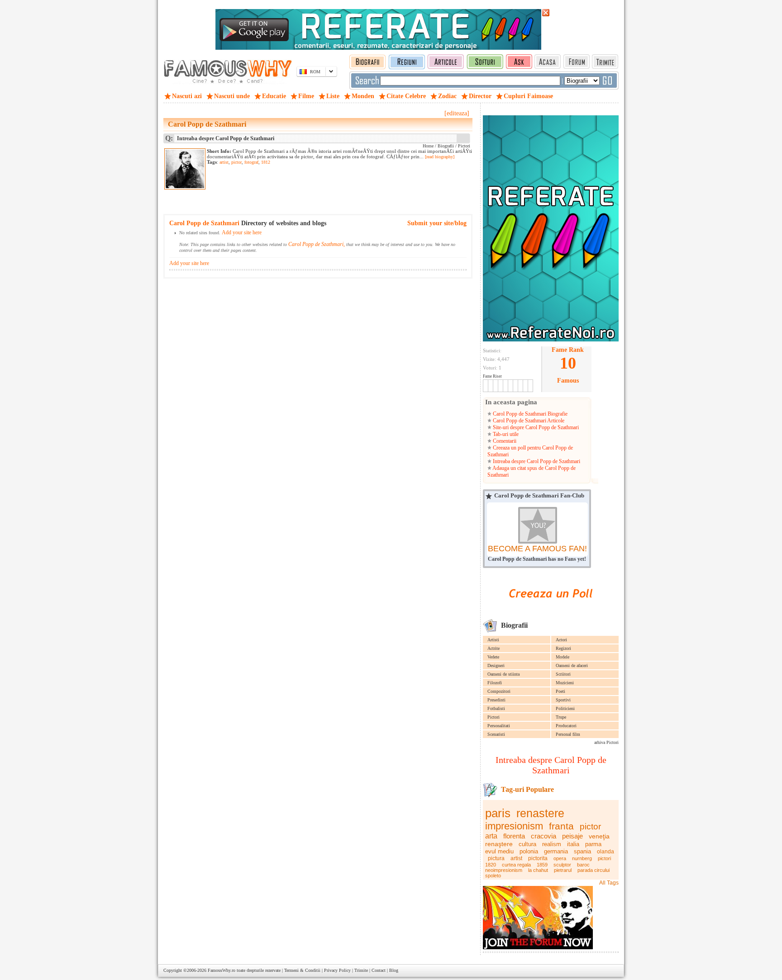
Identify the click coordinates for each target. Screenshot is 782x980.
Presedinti (496, 699)
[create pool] (550, 608)
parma (593, 844)
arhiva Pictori (606, 742)
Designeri (496, 665)
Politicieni (565, 708)
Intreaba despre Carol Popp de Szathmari (535, 461)
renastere (540, 813)
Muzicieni (565, 682)
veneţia (599, 836)
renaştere (499, 843)
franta (561, 826)
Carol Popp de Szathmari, (316, 244)
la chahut (538, 870)
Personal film (568, 734)
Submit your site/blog (437, 223)
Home (428, 145)
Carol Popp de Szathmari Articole (527, 420)
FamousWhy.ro (221, 970)
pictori (604, 858)
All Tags (609, 883)
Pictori (493, 717)
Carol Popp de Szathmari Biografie (529, 414)
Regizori (563, 648)
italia (573, 844)
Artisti (493, 639)
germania (556, 851)
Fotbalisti (496, 708)
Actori (561, 639)
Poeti (560, 691)
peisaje (572, 836)
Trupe (561, 717)
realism (551, 844)
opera (559, 858)
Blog (393, 970)
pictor (590, 826)
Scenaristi (496, 734)
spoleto (493, 875)
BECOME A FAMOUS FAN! (537, 548)
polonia (529, 851)
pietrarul (563, 870)
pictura (496, 858)
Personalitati (498, 725)
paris (497, 813)
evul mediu (499, 851)
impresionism (514, 826)
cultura (527, 844)
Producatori (566, 725)
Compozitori (498, 691)
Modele (562, 656)
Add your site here (242, 232)
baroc (583, 864)
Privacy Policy (337, 970)
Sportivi (563, 699)
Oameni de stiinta (503, 674)
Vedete (493, 656)
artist (516, 858)
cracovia (543, 836)
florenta (514, 836)
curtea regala (516, 864)
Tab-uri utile (505, 434)
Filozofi (494, 682)
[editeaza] (456, 113)
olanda (605, 851)
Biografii (446, 145)
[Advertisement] (313, 183)
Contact (379, 970)
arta (491, 836)
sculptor (562, 864)
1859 (542, 864)
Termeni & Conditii (302, 970)
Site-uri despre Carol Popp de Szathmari (535, 427)
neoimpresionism (503, 870)
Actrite (493, 648)
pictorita (538, 858)
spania (582, 851)
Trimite (361, 970)
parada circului (593, 870)
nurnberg (582, 858)
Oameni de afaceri (572, 665)
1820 (490, 864)
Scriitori (563, 674)
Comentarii (503, 441)
